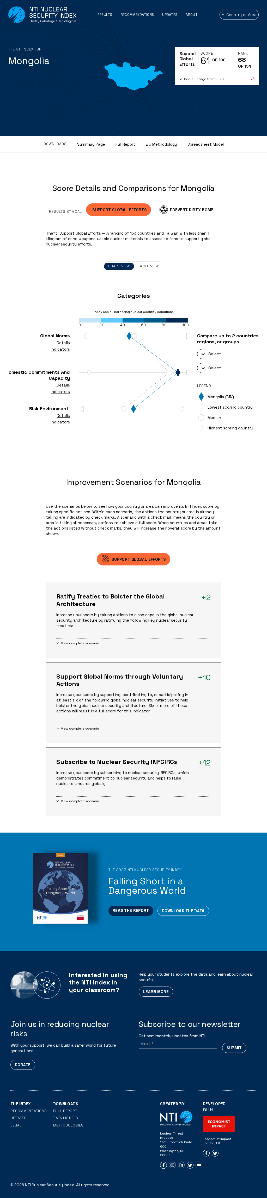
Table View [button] (148, 266)
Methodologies (68, 1125)
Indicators (60, 349)
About (192, 14)
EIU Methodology (161, 144)
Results (105, 14)
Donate (23, 1064)
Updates (169, 14)
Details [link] (63, 342)
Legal (16, 1125)
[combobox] (208, 354)
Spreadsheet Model (205, 144)
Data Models (65, 1118)
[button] (217, 79)
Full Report (125, 144)
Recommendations (137, 14)
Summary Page (91, 144)
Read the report (131, 910)
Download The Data (183, 910)
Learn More (156, 991)
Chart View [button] (119, 266)
